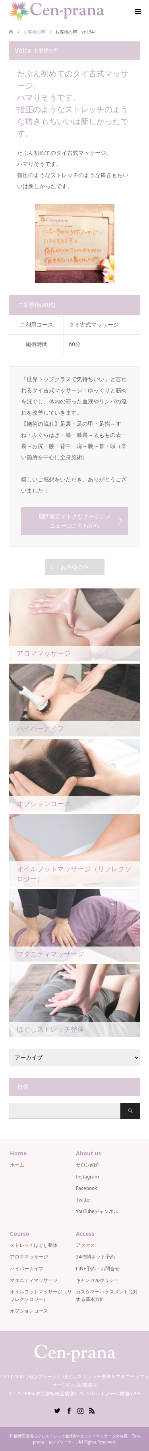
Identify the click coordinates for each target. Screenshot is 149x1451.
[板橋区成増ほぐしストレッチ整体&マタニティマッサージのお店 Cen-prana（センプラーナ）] (56, 11)
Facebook (86, 1188)
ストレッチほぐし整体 (34, 1245)
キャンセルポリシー (97, 1280)
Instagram (87, 1176)
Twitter (83, 1199)
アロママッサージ (29, 1256)
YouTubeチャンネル (97, 1211)
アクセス (85, 1245)
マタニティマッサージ (34, 1280)
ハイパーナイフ (26, 1268)
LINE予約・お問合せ (98, 1268)
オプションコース (29, 1310)
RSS (91, 1410)
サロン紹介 (88, 1164)
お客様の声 (75, 567)
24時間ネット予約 (95, 1256)
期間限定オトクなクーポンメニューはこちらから (75, 520)
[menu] (137, 12)
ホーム (17, 1164)
